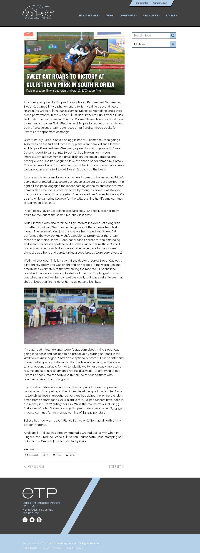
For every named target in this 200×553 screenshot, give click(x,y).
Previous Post (36, 467)
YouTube (39, 519)
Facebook (25, 519)
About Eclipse (88, 15)
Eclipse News (95, 90)
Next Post (115, 466)
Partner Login (160, 3)
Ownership (127, 15)
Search (173, 36)
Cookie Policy (74, 548)
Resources (150, 15)
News (109, 15)
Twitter (32, 519)
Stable (170, 15)
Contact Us (142, 3)
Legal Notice (30, 548)
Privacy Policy (52, 548)
